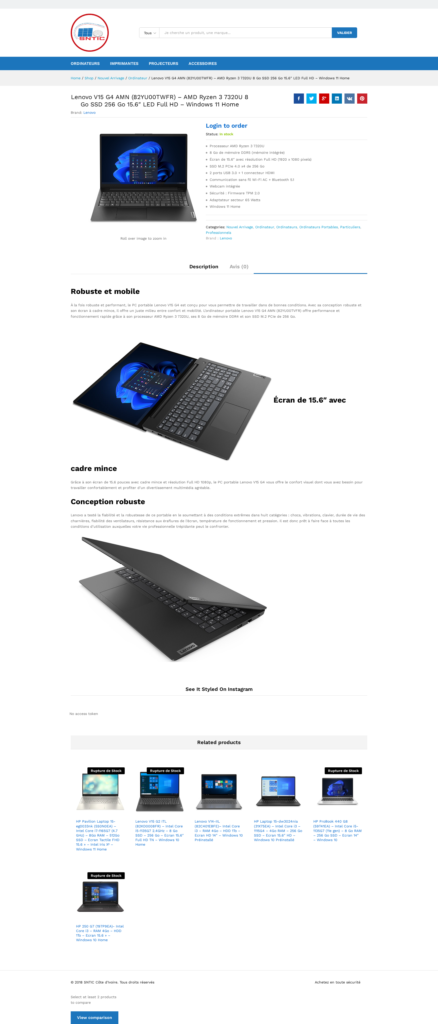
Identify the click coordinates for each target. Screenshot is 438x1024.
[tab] (203, 269)
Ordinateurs (286, 227)
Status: (212, 134)
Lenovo (89, 112)
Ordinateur (264, 227)
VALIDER (344, 33)
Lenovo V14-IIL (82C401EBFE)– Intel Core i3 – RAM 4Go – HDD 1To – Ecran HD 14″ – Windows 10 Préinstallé (219, 830)
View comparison (94, 1017)
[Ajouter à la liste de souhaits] (106, 813)
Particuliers (350, 227)
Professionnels (218, 233)
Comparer (118, 813)
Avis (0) (239, 266)
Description (203, 266)
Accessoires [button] (203, 64)
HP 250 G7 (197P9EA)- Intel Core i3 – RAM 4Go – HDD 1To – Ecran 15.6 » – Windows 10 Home (100, 933)
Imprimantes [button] (124, 64)
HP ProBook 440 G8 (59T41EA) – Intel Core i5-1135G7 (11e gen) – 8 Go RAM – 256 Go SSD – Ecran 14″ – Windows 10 (337, 830)
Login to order (226, 125)
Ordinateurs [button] (85, 64)
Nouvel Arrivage (239, 227)
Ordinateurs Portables (318, 227)
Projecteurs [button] (163, 64)
